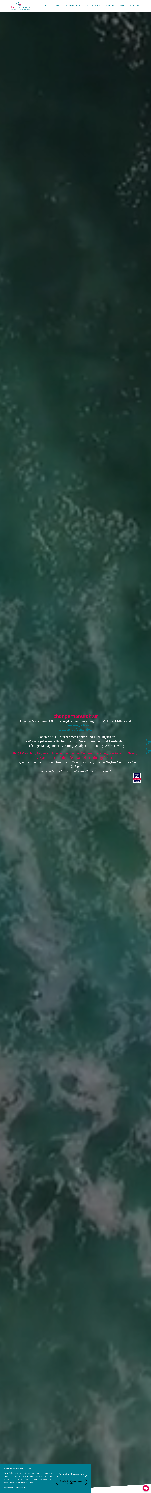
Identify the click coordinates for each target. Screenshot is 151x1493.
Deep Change (93, 6)
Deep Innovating (73, 6)
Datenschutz (20, 1488)
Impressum (8, 1488)
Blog (122, 6)
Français (148, 749)
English (148, 744)
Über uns (110, 6)
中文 (148, 753)
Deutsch (148, 740)
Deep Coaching (52, 6)
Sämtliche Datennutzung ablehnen (71, 1482)
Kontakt (134, 6)
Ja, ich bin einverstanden (71, 1474)
